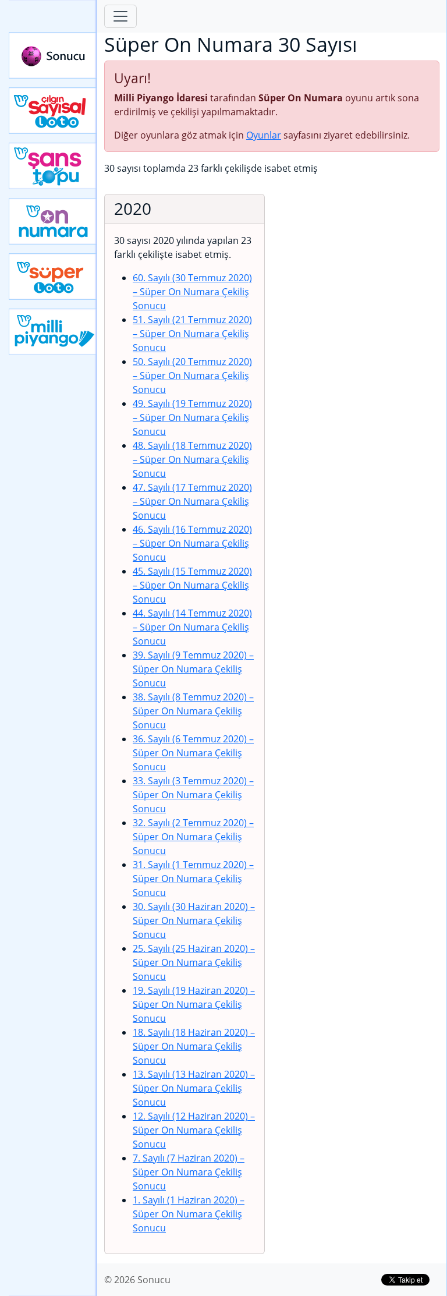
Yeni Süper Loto (53, 276)
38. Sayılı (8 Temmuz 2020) (193, 711)
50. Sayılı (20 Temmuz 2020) (192, 375)
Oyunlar (263, 135)
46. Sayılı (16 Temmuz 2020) (192, 543)
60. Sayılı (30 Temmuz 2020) (192, 291)
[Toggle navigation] (120, 16)
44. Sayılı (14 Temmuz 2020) (192, 627)
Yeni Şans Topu (53, 166)
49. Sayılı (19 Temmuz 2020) (192, 417)
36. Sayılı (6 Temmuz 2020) (193, 752)
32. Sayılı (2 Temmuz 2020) (193, 836)
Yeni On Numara (53, 221)
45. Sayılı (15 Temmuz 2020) (192, 585)
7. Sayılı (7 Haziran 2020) (188, 1172)
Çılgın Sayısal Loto (53, 110)
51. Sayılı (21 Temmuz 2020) (192, 333)
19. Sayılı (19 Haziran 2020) (194, 1004)
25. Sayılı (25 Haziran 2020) (194, 962)
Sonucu (53, 55)
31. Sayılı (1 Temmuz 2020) (193, 878)
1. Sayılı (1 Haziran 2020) (188, 1214)
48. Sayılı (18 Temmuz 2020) (192, 459)
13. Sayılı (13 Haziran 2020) (194, 1088)
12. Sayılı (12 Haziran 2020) (194, 1130)
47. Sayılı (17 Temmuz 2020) (192, 501)
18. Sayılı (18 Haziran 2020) (194, 1046)
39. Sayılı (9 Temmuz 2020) (193, 669)
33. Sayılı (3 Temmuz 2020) (193, 794)
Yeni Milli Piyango (53, 332)
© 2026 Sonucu (137, 1279)
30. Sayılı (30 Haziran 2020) (194, 920)
